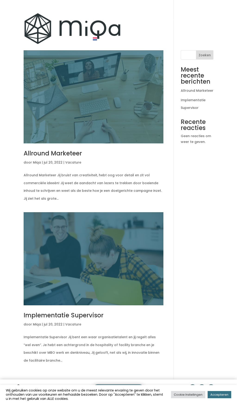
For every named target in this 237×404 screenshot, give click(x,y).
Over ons (156, 19)
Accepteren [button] (219, 394)
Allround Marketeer (53, 153)
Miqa (37, 162)
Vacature (73, 162)
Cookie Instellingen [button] (188, 394)
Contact (198, 19)
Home (100, 19)
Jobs (178, 19)
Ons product (126, 19)
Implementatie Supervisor (63, 315)
